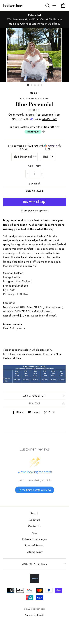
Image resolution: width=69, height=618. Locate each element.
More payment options (34, 210)
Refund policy (34, 552)
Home (33, 93)
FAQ (34, 533)
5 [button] (42, 85)
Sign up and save (34, 563)
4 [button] (38, 85)
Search (34, 513)
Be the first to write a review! (34, 490)
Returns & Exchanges (34, 539)
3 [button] (35, 85)
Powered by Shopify (34, 615)
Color (24, 149)
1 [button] (28, 85)
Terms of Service (34, 545)
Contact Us (34, 526)
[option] (34, 19)
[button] (34, 146)
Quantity (34, 166)
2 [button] (32, 85)
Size (48, 149)
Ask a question (34, 395)
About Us (34, 520)
